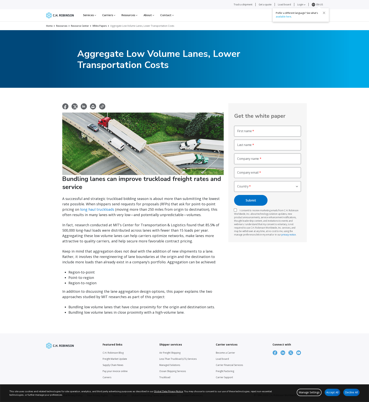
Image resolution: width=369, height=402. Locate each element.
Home (49, 25)
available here (283, 16)
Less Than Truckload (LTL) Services (178, 359)
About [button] (148, 15)
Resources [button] (128, 15)
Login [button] (300, 4)
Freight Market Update (115, 359)
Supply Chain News (113, 365)
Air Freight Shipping (169, 352)
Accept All (332, 392)
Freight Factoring (225, 371)
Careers (107, 377)
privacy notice (288, 234)
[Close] (324, 13)
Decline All (351, 392)
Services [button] (89, 15)
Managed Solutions (169, 365)
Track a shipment (243, 4)
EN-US (319, 4)
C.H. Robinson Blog (113, 352)
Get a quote (265, 4)
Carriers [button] (108, 15)
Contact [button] (166, 15)
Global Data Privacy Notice (168, 391)
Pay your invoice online (115, 371)
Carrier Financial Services (229, 365)
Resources (61, 25)
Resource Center (80, 25)
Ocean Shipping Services (172, 371)
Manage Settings (309, 392)
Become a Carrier (225, 352)
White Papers (99, 25)
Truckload (164, 377)
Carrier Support (224, 377)
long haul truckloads (97, 209)
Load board (284, 4)
